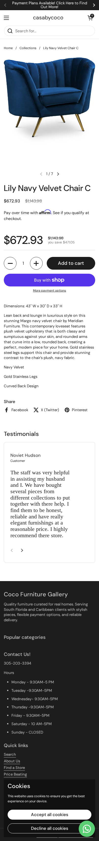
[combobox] (49, 31)
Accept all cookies (49, 814)
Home (8, 48)
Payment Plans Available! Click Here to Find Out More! (49, 5)
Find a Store (14, 767)
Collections (28, 48)
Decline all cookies (49, 828)
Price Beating (15, 774)
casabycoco (48, 17)
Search (10, 754)
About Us (12, 761)
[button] (90, 18)
